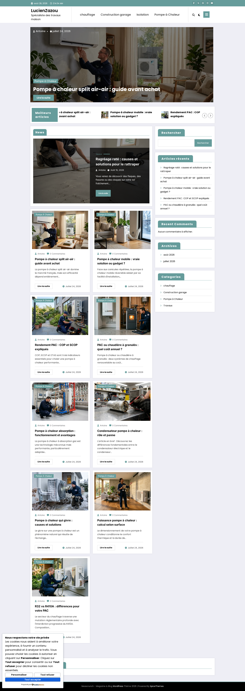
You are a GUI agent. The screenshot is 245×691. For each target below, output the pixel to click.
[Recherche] (193, 14)
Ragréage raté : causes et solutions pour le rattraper (117, 161)
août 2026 (169, 254)
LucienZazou (44, 11)
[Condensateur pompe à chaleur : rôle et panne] (122, 401)
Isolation (143, 15)
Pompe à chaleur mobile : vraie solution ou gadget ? (101, 114)
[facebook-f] (194, 3)
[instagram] (207, 3)
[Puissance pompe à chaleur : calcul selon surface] (122, 491)
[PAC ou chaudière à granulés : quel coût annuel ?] (122, 315)
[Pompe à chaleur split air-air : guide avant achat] (60, 229)
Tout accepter (33, 679)
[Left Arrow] (204, 115)
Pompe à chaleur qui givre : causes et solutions (53, 522)
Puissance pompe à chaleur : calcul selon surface (117, 522)
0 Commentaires (57, 253)
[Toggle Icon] (206, 14)
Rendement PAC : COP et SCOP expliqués (161, 114)
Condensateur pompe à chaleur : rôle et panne (119, 433)
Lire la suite (132, 97)
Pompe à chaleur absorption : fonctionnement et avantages (55, 433)
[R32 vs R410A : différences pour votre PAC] (60, 577)
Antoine (128, 31)
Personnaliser (19, 674)
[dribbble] (203, 3)
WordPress (118, 686)
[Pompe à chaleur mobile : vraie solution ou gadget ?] (122, 229)
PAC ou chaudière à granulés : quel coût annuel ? (118, 347)
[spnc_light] (199, 14)
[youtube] (212, 3)
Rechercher (171, 133)
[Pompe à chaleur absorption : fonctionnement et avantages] (60, 401)
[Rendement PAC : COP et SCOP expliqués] (60, 315)
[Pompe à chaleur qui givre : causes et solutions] (60, 491)
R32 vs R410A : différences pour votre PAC (57, 608)
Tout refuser (47, 674)
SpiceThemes (157, 686)
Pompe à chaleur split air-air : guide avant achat (55, 261)
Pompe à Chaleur (167, 15)
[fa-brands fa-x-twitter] (198, 3)
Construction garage (116, 15)
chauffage (87, 15)
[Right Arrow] (210, 115)
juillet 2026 (169, 261)
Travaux (99, 154)
